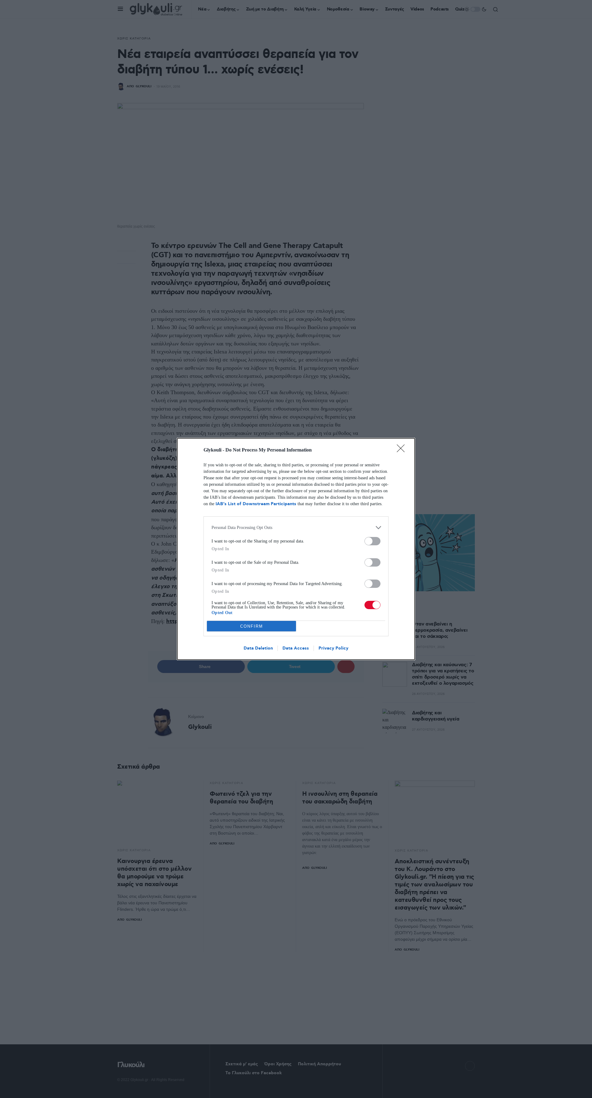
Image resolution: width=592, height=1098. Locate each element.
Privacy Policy (333, 648)
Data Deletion (258, 648)
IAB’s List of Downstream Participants (256, 504)
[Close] (403, 450)
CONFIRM (251, 626)
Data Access (295, 648)
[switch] (372, 541)
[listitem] (296, 527)
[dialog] (296, 549)
